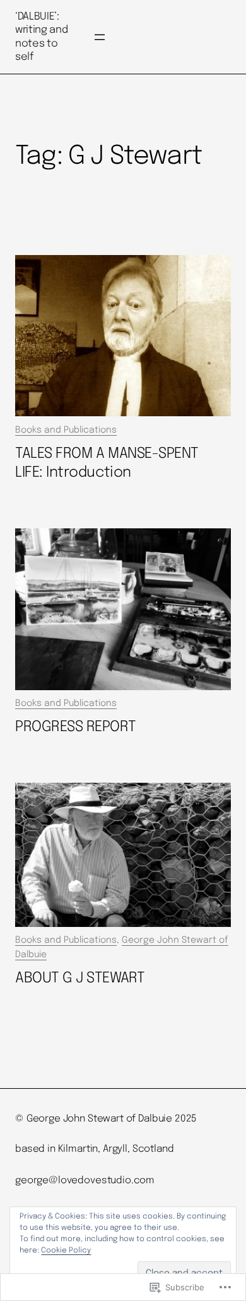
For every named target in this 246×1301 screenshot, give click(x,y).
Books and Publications (66, 430)
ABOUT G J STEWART (79, 978)
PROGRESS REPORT (75, 727)
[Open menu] (99, 37)
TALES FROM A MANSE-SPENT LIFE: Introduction (107, 463)
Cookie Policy (66, 1250)
